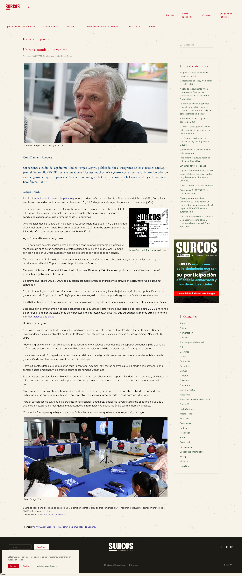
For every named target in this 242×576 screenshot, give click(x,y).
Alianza (183, 328)
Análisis (184, 337)
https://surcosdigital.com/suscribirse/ (147, 250)
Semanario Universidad (55, 514)
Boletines (184, 351)
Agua (182, 323)
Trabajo (151, 26)
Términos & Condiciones (114, 565)
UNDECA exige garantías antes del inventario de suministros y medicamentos (195, 130)
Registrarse (41, 547)
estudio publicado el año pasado (53, 198)
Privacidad (133, 565)
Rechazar (27, 566)
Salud (183, 437)
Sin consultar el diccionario (193, 165)
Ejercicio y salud (188, 390)
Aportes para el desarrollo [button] (19, 26)
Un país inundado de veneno (45, 49)
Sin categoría (186, 447)
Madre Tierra (133, 26)
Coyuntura (185, 366)
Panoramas (185, 423)
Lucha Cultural (187, 409)
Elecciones (185, 394)
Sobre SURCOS (187, 15)
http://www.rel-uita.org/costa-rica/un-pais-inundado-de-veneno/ (63, 526)
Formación (185, 404)
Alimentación (186, 332)
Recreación (185, 432)
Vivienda (184, 461)
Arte (182, 347)
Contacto (206, 15)
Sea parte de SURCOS (226, 15)
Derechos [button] (71, 26)
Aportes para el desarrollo (192, 342)
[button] (29, 7)
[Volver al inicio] (13, 7)
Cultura (183, 370)
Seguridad (185, 442)
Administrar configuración (47, 566)
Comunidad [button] (49, 26)
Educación (185, 385)
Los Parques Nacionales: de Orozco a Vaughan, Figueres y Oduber (194, 141)
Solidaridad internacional (192, 451)
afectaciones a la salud (41, 316)
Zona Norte (185, 466)
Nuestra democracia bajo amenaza (196, 185)
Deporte (184, 375)
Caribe (183, 356)
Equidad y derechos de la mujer (102, 26)
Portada (170, 15)
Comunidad (185, 361)
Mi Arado (184, 418)
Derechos (184, 380)
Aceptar (13, 566)
